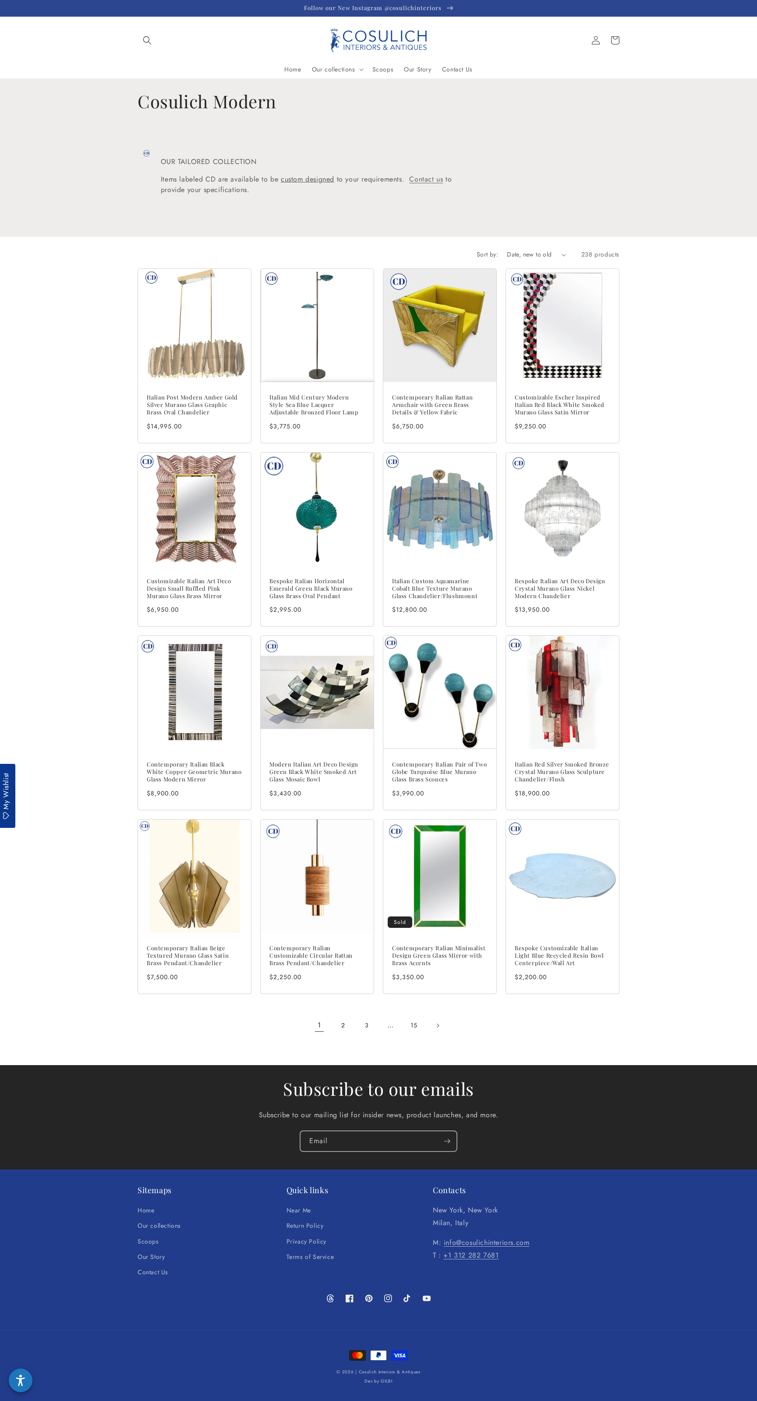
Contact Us (153, 1272)
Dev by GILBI (378, 1381)
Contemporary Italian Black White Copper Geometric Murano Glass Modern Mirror (194, 772)
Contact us (426, 179)
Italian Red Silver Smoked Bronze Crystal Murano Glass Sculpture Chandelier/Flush (562, 772)
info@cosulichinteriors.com (487, 1242)
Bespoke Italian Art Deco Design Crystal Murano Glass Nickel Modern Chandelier (560, 588)
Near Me (299, 1210)
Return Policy (305, 1225)
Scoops (148, 1241)
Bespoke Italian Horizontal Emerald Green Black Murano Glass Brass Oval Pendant (311, 588)
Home (146, 1210)
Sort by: (487, 254)
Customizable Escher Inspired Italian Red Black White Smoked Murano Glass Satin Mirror (560, 405)
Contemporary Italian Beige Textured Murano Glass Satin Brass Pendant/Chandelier (188, 955)
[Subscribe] (446, 1141)
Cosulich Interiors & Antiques (390, 1372)
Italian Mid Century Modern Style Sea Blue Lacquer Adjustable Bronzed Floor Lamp (313, 405)
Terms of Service (310, 1256)
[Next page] (437, 1025)
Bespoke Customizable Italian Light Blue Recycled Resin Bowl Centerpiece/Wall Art (559, 955)
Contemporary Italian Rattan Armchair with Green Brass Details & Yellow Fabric (432, 405)
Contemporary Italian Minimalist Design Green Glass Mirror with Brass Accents (439, 955)
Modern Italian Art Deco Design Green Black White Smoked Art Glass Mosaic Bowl (313, 772)
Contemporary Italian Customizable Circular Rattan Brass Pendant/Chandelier (311, 955)
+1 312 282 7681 (471, 1255)
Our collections (159, 1225)
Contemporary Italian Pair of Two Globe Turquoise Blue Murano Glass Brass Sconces (439, 772)
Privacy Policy (306, 1241)
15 (413, 1025)
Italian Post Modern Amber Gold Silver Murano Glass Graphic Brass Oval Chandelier (192, 405)
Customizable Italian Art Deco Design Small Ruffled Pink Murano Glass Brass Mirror (189, 588)
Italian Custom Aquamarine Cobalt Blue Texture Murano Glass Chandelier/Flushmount (435, 588)
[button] (147, 40)
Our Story (151, 1256)
